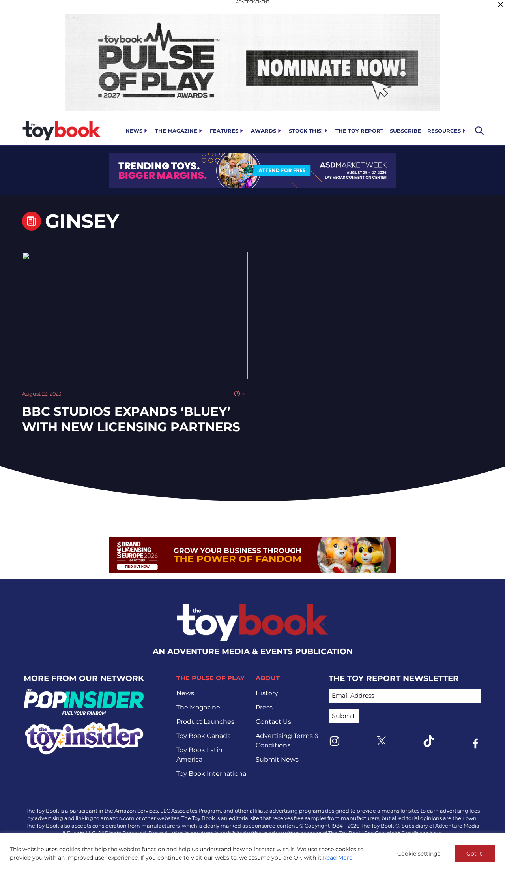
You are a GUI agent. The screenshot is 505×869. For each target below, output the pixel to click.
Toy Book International (212, 773)
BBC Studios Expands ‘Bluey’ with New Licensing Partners (131, 419)
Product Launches (205, 721)
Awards (263, 131)
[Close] (500, 4)
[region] (252, 851)
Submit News (277, 759)
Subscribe (405, 131)
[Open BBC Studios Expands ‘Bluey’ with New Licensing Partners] (135, 315)
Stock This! (306, 131)
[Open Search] (479, 131)
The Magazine (176, 131)
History (267, 693)
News (133, 131)
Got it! (475, 853)
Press (264, 707)
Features (224, 131)
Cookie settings (418, 853)
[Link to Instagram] (334, 741)
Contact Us (273, 721)
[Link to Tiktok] (428, 741)
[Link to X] (381, 740)
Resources (444, 131)
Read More (337, 857)
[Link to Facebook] (475, 743)
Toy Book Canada (203, 735)
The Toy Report (359, 131)
